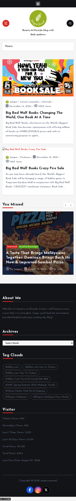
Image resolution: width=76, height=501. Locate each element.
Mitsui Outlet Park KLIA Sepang (26, 391)
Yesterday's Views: (13, 425)
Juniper (14, 102)
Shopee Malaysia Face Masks (52, 397)
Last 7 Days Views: (13, 432)
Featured (12, 247)
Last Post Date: (12, 460)
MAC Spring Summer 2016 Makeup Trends (31, 385)
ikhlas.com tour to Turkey (41, 367)
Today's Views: (11, 418)
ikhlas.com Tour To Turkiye (22, 373)
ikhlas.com (13, 367)
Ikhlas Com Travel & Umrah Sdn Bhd (27, 379)
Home (9, 46)
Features (25, 157)
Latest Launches (29, 102)
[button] (65, 205)
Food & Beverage (28, 247)
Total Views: (9, 446)
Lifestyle (46, 102)
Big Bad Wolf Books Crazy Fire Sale (35, 168)
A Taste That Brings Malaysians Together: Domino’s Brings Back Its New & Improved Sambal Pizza (38, 257)
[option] (38, 243)
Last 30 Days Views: (14, 439)
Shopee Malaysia (17, 397)
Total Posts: (9, 453)
